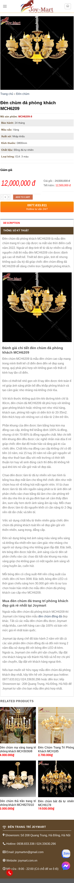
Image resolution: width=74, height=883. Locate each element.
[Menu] (5, 6)
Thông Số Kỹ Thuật (16, 230)
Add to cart (23, 197)
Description (11, 223)
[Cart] (68, 6)
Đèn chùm (22, 93)
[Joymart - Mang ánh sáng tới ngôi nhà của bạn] (37, 6)
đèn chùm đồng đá (50, 616)
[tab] (37, 223)
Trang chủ (6, 93)
